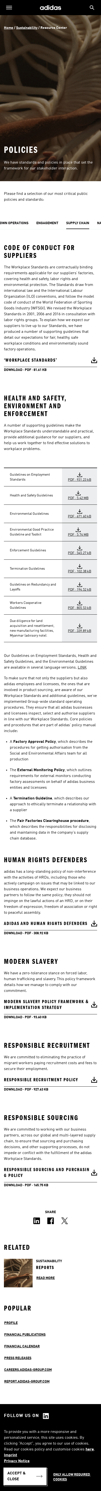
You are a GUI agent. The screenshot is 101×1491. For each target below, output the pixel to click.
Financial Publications (25, 1334)
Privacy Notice (17, 1461)
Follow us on (21, 1416)
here (90, 1449)
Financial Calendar (22, 1346)
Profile (11, 1323)
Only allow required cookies (72, 1477)
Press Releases (17, 1358)
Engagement (47, 223)
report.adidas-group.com (27, 1381)
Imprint (10, 1455)
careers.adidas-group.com (28, 1370)
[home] (50, 7)
